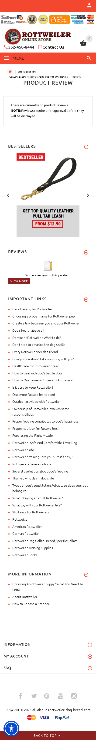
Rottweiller (20, 519)
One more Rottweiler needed (33, 394)
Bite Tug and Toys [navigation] (27, 71)
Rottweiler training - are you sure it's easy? (42, 456)
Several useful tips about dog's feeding (40, 471)
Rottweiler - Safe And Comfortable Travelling (44, 442)
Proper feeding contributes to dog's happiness (45, 421)
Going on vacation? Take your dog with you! (43, 359)
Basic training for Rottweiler (32, 309)
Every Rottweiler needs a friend (35, 351)
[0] (83, 45)
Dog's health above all (28, 330)
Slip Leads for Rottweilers (30, 512)
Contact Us (53, 47)
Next (88, 194)
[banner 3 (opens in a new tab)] (48, 195)
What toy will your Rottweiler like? (37, 505)
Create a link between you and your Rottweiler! (46, 323)
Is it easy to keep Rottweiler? (32, 387)
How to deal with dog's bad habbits (37, 373)
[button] (88, 58)
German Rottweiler (26, 533)
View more (19, 281)
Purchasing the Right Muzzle (32, 435)
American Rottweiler (27, 526)
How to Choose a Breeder (30, 603)
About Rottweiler (24, 596)
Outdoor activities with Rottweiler (36, 401)
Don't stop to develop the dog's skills (38, 344)
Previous (8, 194)
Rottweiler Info (23, 449)
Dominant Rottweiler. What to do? (36, 337)
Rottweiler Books (24, 554)
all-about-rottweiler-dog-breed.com (61, 709)
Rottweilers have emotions (31, 464)
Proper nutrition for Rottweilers (35, 428)
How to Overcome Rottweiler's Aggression (43, 380)
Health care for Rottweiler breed (35, 365)
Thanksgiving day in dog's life (33, 478)
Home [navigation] (10, 72)
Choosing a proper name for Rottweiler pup (43, 316)
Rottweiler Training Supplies (32, 547)
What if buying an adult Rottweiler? (37, 498)
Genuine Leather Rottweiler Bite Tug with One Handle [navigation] (38, 76)
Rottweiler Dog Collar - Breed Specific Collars (44, 540)
